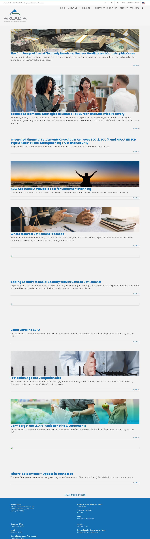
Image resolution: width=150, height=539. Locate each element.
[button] (143, 8)
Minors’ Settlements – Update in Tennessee (42, 474)
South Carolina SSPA (25, 330)
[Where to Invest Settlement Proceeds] (75, 219)
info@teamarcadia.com (85, 519)
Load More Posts (75, 495)
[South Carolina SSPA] (75, 315)
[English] (143, 2)
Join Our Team (82, 526)
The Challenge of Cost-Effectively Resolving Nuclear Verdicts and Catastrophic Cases (73, 53)
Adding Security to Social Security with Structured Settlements (56, 282)
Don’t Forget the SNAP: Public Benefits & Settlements (48, 426)
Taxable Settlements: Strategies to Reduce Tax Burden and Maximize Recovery (67, 114)
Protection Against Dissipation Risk (36, 378)
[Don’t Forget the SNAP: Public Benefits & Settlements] (75, 411)
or (33, 3)
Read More (136, 65)
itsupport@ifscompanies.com (88, 532)
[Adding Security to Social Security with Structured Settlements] (75, 267)
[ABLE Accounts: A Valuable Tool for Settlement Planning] (75, 174)
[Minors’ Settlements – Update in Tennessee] (75, 459)
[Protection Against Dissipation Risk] (75, 363)
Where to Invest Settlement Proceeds (37, 234)
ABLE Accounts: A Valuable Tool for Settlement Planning (51, 189)
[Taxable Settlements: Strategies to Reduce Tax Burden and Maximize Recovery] (75, 93)
